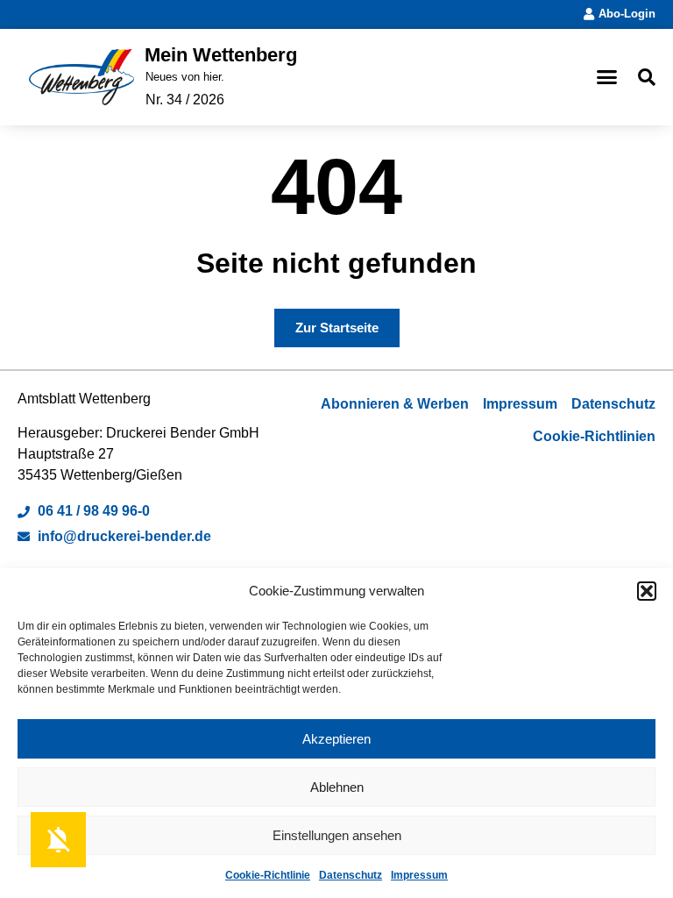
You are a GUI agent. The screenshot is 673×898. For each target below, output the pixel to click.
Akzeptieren (336, 738)
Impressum (419, 875)
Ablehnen (337, 787)
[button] (646, 591)
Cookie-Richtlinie (267, 875)
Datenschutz (350, 875)
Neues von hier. (184, 76)
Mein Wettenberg (221, 55)
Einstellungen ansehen (337, 835)
